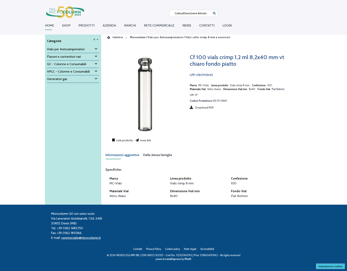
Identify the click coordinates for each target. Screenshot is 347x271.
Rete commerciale (159, 25)
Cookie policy (172, 248)
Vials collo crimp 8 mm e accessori (207, 37)
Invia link (145, 140)
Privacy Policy (153, 248)
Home (49, 25)
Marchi (130, 25)
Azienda (109, 25)
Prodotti (87, 25)
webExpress (173, 259)
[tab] (124, 156)
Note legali (190, 248)
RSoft (188, 259)
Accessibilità (207, 248)
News (186, 25)
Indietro (117, 37)
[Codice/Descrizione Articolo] (214, 13)
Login (227, 25)
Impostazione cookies (330, 266)
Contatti (206, 25)
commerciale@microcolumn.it (81, 238)
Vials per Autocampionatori (165, 37)
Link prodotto (124, 140)
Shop (66, 25)
